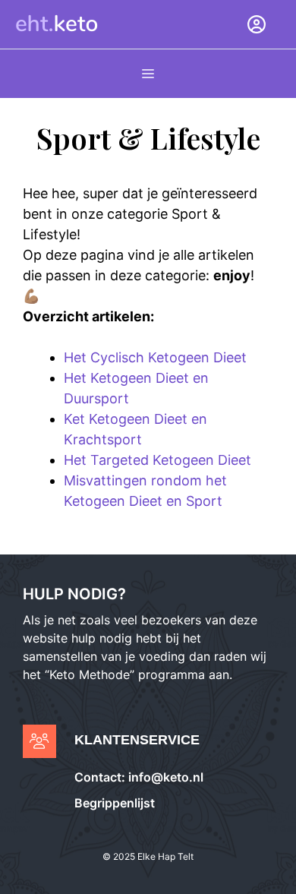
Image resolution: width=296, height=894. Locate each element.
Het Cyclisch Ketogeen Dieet (155, 357)
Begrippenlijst (114, 802)
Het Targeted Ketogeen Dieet (157, 460)
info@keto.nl (164, 777)
